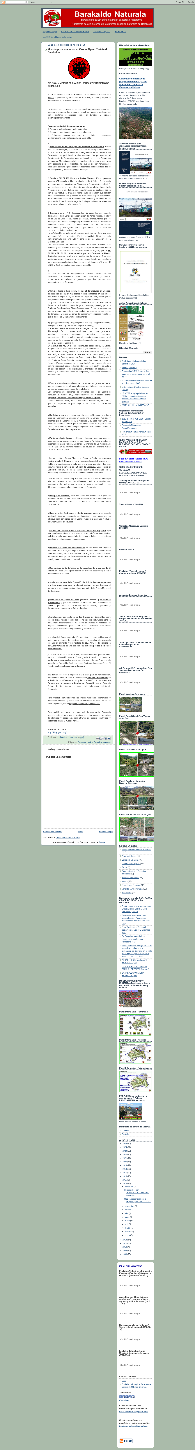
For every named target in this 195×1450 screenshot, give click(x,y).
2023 (124, 1151)
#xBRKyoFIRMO (129, 368)
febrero (128, 1232)
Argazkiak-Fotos (129, 856)
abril (127, 1224)
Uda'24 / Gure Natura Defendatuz (57, 37)
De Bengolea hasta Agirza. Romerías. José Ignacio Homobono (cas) (133, 939)
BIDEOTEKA (120, 32)
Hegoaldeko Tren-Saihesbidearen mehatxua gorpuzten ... (136, 1192)
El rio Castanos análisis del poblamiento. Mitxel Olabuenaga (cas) (136, 930)
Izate (124, 1381)
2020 (124, 1162)
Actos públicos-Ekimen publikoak (136, 850)
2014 (124, 1184)
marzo (128, 1228)
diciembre (129, 1187)
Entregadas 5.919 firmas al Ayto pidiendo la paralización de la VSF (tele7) (137, 374)
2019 (124, 1165)
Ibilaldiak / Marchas (130, 878)
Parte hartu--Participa (131, 885)
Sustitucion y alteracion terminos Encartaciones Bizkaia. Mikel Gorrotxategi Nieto (136, 909)
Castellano (126, 1134)
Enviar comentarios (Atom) (68, 837)
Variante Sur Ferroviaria (132, 889)
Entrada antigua (106, 832)
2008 (124, 1254)
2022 (124, 1155)
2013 (124, 1240)
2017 (124, 1173)
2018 (124, 1169)
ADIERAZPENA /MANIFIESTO (75, 32)
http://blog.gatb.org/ (57, 732)
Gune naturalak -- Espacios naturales (94, 742)
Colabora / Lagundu (101, 32)
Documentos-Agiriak (131, 864)
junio (127, 1217)
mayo (127, 1221)
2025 (124, 1144)
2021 (124, 1158)
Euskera (125, 1130)
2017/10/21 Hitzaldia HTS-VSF (135, 405)
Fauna (124, 867)
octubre (128, 1210)
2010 (124, 1247)
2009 (124, 1251)
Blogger (102, 842)
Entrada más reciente (52, 832)
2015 (124, 1180)
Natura (125, 881)
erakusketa (126, 893)
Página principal (50, 32)
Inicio (80, 832)
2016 (124, 1176)
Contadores (124, 1400)
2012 (124, 1243)
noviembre (130, 1206)
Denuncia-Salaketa (130, 860)
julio (127, 1213)
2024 (124, 1147)
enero (127, 1235)
